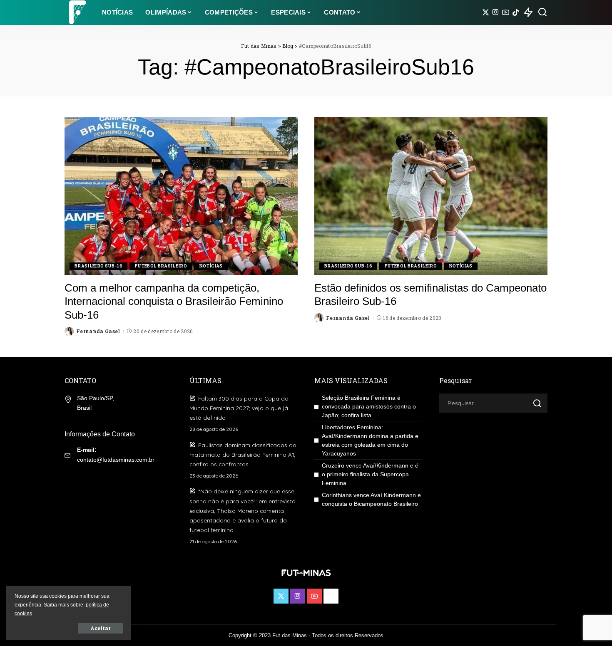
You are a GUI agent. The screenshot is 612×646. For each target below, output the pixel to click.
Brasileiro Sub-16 (98, 266)
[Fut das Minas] (77, 12)
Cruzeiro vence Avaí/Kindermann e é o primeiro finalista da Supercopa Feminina (370, 474)
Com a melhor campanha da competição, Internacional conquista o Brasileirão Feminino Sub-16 (174, 301)
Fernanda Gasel (98, 331)
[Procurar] (542, 12)
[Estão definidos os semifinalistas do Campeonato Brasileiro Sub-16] (430, 196)
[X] (485, 12)
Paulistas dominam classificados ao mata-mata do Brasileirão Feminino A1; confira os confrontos (242, 454)
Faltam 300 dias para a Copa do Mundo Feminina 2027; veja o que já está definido (239, 408)
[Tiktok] (515, 12)
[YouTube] (505, 12)
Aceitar (100, 628)
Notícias (211, 266)
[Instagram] (495, 12)
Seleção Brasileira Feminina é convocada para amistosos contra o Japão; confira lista (369, 406)
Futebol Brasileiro (160, 266)
